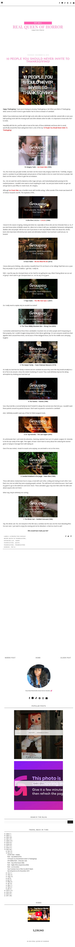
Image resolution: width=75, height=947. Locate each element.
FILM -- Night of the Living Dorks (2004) (18, 865)
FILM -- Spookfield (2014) (14, 857)
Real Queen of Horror (40, 941)
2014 (7, 890)
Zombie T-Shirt (38, 783)
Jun (9, 880)
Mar (9, 885)
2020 (7, 841)
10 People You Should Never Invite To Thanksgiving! (22, 859)
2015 (7, 849)
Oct (9, 873)
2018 (7, 844)
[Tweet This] (68, 536)
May (9, 882)
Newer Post (10, 658)
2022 (7, 837)
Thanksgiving (9, 545)
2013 (7, 892)
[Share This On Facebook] (66, 536)
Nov (9, 853)
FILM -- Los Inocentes (13, 867)
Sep (9, 875)
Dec (9, 851)
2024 (7, 834)
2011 (7, 895)
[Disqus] (38, 578)
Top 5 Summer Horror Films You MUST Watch (20, 869)
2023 (7, 835)
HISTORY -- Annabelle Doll (39, 732)
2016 (7, 848)
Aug (9, 876)
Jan (9, 889)
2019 (7, 842)
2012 (7, 894)
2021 (7, 839)
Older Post (66, 658)
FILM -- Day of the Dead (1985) (15, 863)
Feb (9, 887)
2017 (7, 846)
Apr (9, 883)
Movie (17, 542)
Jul (8, 878)
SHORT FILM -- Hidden (13, 855)
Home (38, 658)
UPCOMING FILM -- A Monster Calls (17, 861)
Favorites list (9, 540)
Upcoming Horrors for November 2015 (18, 871)
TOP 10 (13, 547)
